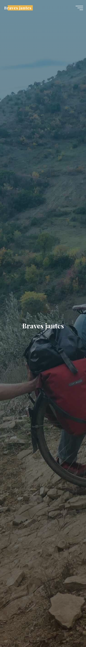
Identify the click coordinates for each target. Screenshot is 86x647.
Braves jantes (17, 7)
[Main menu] (79, 8)
